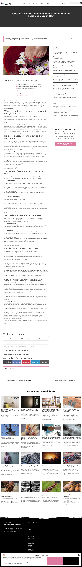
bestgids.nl (15, 100)
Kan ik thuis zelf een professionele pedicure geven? (26, 346)
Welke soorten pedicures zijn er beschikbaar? (26, 342)
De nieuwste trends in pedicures (26, 90)
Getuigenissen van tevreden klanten (27, 93)
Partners (47, 3)
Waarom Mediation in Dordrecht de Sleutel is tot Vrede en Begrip (51, 438)
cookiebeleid (5, 563)
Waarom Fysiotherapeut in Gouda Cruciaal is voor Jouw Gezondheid (71, 410)
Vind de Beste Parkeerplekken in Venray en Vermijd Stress (72, 466)
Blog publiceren (61, 3)
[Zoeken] (81, 3)
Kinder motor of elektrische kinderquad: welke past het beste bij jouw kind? (64, 62)
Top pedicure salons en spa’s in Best (27, 88)
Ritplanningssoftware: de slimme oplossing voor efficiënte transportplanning (65, 84)
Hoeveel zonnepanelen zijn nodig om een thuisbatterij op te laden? (64, 111)
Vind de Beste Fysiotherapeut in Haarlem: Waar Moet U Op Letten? (10, 467)
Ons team (31, 3)
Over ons (25, 3)
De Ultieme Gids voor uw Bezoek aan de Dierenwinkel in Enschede (72, 438)
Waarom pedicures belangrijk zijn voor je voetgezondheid (28, 81)
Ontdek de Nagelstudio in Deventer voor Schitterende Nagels (29, 438)
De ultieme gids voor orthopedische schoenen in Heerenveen (70, 495)
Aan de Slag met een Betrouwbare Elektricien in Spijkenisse (8, 438)
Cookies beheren (71, 561)
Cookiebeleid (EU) (32, 540)
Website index (31, 531)
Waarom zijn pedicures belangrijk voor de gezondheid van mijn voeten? (26, 338)
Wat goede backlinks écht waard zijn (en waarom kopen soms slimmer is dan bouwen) (31, 548)
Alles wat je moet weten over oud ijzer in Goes (51, 494)
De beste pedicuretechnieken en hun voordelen (30, 84)
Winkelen (41, 20)
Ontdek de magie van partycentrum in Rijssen (48, 466)
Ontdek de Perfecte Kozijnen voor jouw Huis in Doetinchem (30, 410)
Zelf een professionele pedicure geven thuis (29, 86)
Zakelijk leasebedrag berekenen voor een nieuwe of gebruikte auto (64, 89)
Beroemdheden (31, 536)
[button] (78, 555)
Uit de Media (39, 3)
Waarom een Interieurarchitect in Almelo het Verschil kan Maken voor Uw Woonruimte (51, 410)
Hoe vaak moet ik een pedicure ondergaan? (26, 354)
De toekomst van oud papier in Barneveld (30, 494)
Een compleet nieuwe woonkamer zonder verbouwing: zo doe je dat (10, 410)
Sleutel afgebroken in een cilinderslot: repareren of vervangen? (63, 57)
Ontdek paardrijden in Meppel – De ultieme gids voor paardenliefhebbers (9, 495)
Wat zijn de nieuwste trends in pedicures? (26, 350)
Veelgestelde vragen (22, 95)
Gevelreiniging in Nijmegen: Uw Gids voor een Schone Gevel (30, 466)
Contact (53, 3)
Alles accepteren (54, 561)
